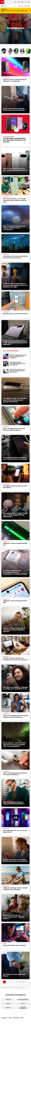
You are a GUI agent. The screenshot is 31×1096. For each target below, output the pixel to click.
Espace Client (26, 2)
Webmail (22, 2)
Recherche (15, 2)
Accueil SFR (2, 2)
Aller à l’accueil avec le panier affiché (19, 2)
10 (20, 982)
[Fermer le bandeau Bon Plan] (29, 10)
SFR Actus (3, 6)
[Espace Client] (26, 2)
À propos (16, 1018)
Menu (29, 2)
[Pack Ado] (15, 130)
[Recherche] (15, 2)
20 (23, 982)
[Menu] (29, 2)
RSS (22, 1018)
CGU (10, 1018)
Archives (4, 1018)
